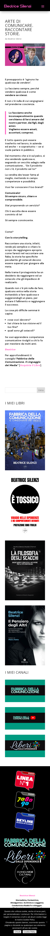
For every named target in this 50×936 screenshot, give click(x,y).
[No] (46, 922)
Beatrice (10, 349)
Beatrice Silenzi (14, 38)
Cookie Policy (29, 932)
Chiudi (17, 932)
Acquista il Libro (30, 365)
